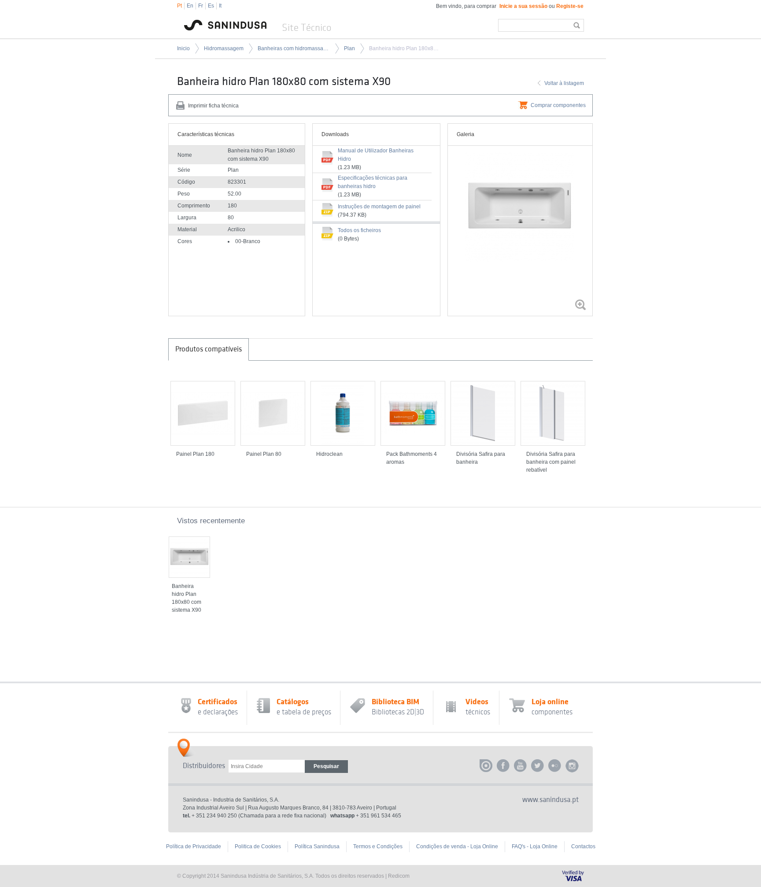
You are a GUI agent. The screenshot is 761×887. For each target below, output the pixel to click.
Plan (349, 48)
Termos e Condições (378, 846)
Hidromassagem (224, 48)
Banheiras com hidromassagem (294, 48)
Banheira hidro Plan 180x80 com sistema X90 (405, 48)
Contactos (583, 846)
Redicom (399, 876)
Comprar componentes (558, 105)
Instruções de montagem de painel (379, 206)
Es (211, 6)
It (220, 6)
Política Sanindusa (317, 846)
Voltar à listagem (564, 83)
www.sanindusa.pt (550, 800)
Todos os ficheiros (359, 230)
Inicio (183, 48)
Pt (179, 6)
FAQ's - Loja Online (535, 846)
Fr (200, 6)
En (190, 6)
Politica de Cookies (258, 846)
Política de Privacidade (193, 846)
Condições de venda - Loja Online (457, 846)
